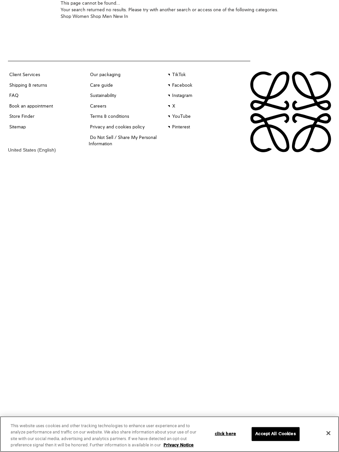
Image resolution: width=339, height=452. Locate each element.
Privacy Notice (179, 445)
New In (120, 16)
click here (225, 434)
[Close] (328, 433)
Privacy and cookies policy (117, 127)
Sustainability (103, 95)
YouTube (181, 116)
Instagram (182, 95)
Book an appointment (31, 106)
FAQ (14, 95)
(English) (46, 150)
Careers (98, 106)
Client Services (24, 74)
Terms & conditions (109, 116)
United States (22, 150)
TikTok (179, 74)
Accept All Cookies (275, 434)
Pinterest (181, 127)
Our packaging (105, 74)
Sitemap (17, 127)
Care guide (101, 85)
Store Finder (21, 116)
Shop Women (75, 16)
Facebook (182, 85)
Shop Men (101, 16)
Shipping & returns (28, 85)
